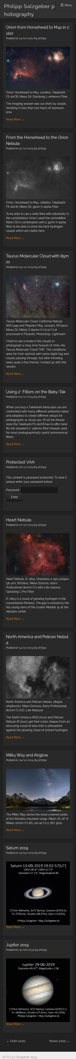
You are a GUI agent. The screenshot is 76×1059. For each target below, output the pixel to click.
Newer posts (59, 1041)
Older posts (16, 1041)
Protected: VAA (20, 462)
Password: (13, 490)
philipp (42, 38)
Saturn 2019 (17, 847)
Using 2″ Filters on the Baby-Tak (36, 391)
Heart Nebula (18, 519)
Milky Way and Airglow (27, 755)
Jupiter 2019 (17, 944)
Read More (15, 119)
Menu (68, 5)
